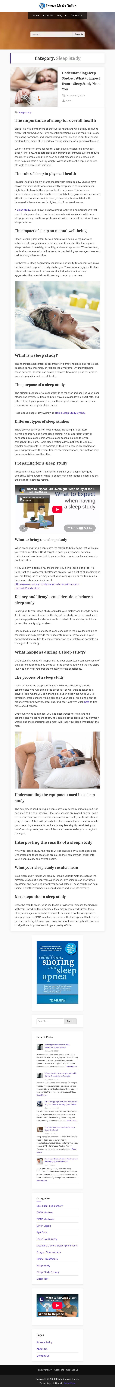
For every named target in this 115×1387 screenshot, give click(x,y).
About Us (48, 15)
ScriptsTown (69, 1383)
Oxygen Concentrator (49, 1252)
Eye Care (42, 1232)
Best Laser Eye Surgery (50, 1205)
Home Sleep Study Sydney (70, 412)
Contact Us (77, 15)
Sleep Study (24, 112)
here (86, 701)
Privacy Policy (45, 1342)
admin (69, 100)
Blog (59, 15)
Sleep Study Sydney (48, 1272)
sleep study (23, 209)
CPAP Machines (45, 1219)
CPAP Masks (44, 1225)
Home (35, 15)
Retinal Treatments (47, 1258)
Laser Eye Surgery (47, 1238)
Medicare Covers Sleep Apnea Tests (57, 1245)
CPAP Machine (45, 1212)
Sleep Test (42, 1278)
